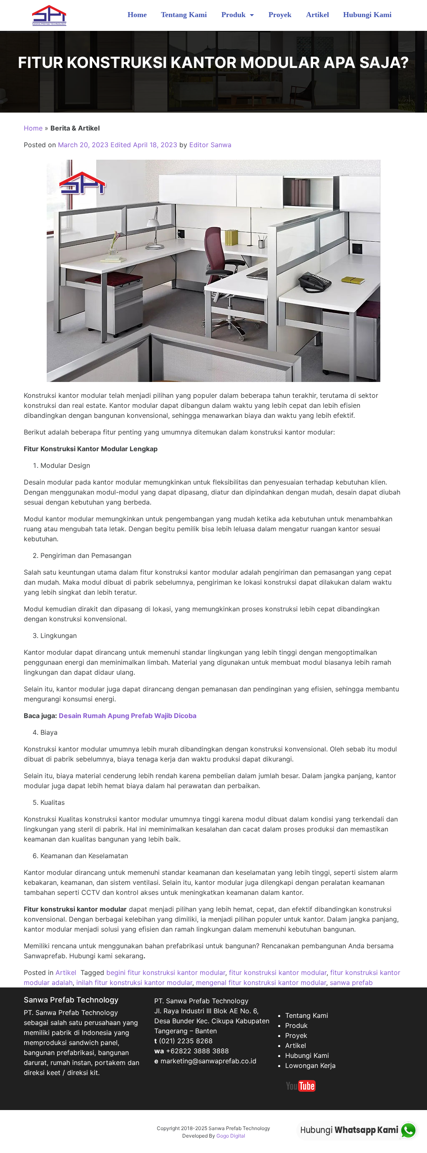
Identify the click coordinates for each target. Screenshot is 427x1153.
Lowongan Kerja (310, 1065)
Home (137, 14)
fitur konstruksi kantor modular (278, 972)
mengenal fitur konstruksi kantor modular (261, 982)
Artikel (317, 14)
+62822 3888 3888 (197, 1051)
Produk (234, 14)
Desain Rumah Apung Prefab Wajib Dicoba (127, 715)
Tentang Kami (184, 14)
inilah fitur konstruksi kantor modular (134, 982)
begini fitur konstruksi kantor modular (165, 972)
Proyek (280, 14)
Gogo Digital (230, 1136)
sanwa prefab (351, 982)
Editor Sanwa (210, 145)
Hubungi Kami (367, 14)
